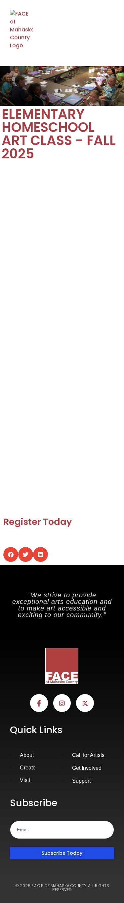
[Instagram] (62, 703)
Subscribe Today (62, 853)
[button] (111, 29)
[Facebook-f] (39, 703)
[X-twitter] (85, 703)
